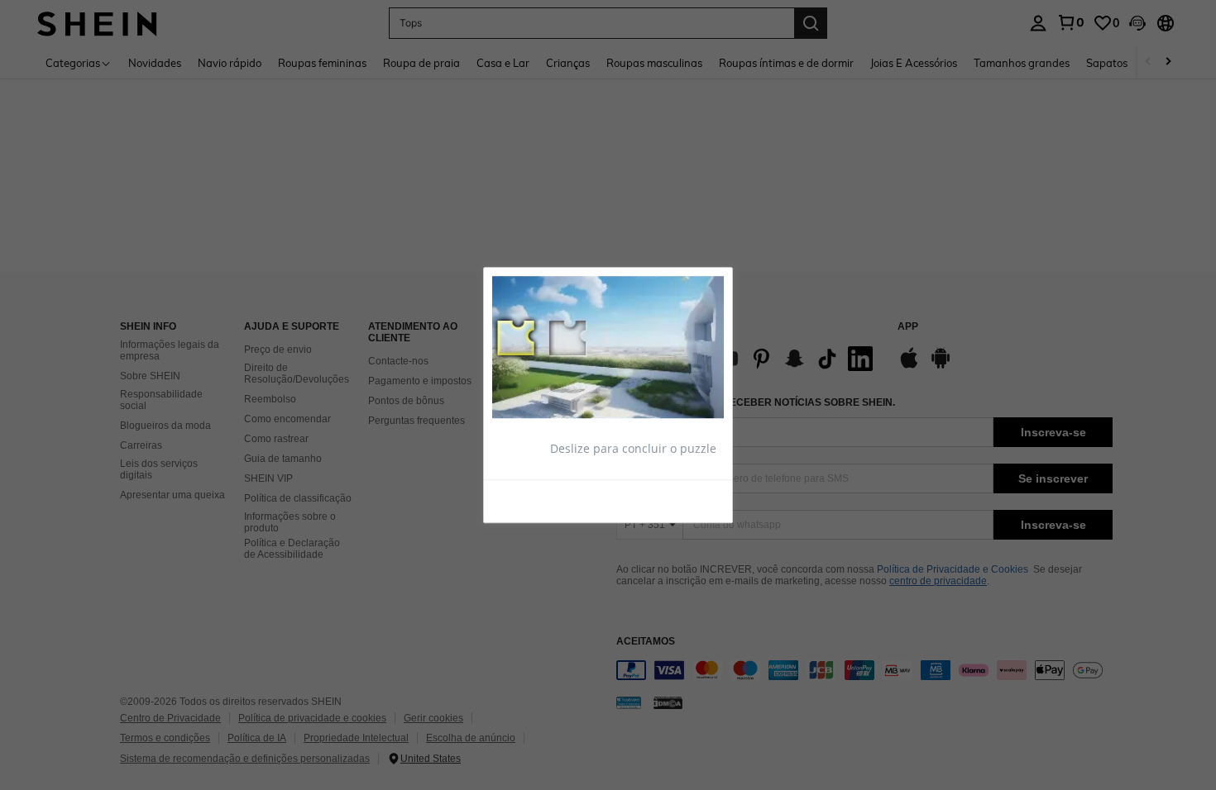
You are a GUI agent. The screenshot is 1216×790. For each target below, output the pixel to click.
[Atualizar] (533, 500)
